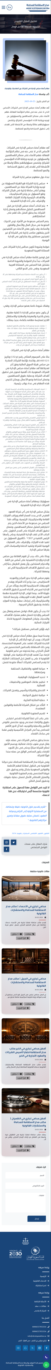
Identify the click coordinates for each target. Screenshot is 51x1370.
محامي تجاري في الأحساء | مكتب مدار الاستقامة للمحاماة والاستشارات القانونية (26, 910)
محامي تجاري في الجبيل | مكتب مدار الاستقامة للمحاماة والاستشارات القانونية (27, 982)
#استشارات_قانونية (23, 833)
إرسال (37, 1219)
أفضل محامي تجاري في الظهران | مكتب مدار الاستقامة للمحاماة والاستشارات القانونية (28, 1122)
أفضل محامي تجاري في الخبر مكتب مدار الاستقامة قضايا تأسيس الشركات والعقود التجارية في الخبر (25, 1052)
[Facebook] (6, 849)
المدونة (28, 26)
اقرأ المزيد (21, 938)
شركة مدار (38, 762)
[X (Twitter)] (13, 842)
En (9, 7)
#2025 (14, 833)
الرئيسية (36, 26)
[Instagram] (6, 842)
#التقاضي (33, 833)
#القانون (46, 833)
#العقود (40, 833)
